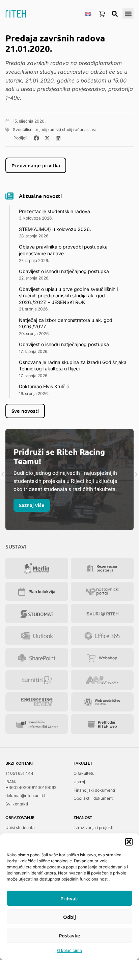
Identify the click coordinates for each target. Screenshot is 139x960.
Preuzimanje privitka (35, 165)
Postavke (69, 935)
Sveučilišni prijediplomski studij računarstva (54, 129)
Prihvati (69, 898)
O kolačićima (69, 950)
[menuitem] (88, 13)
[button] (129, 841)
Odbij (69, 917)
